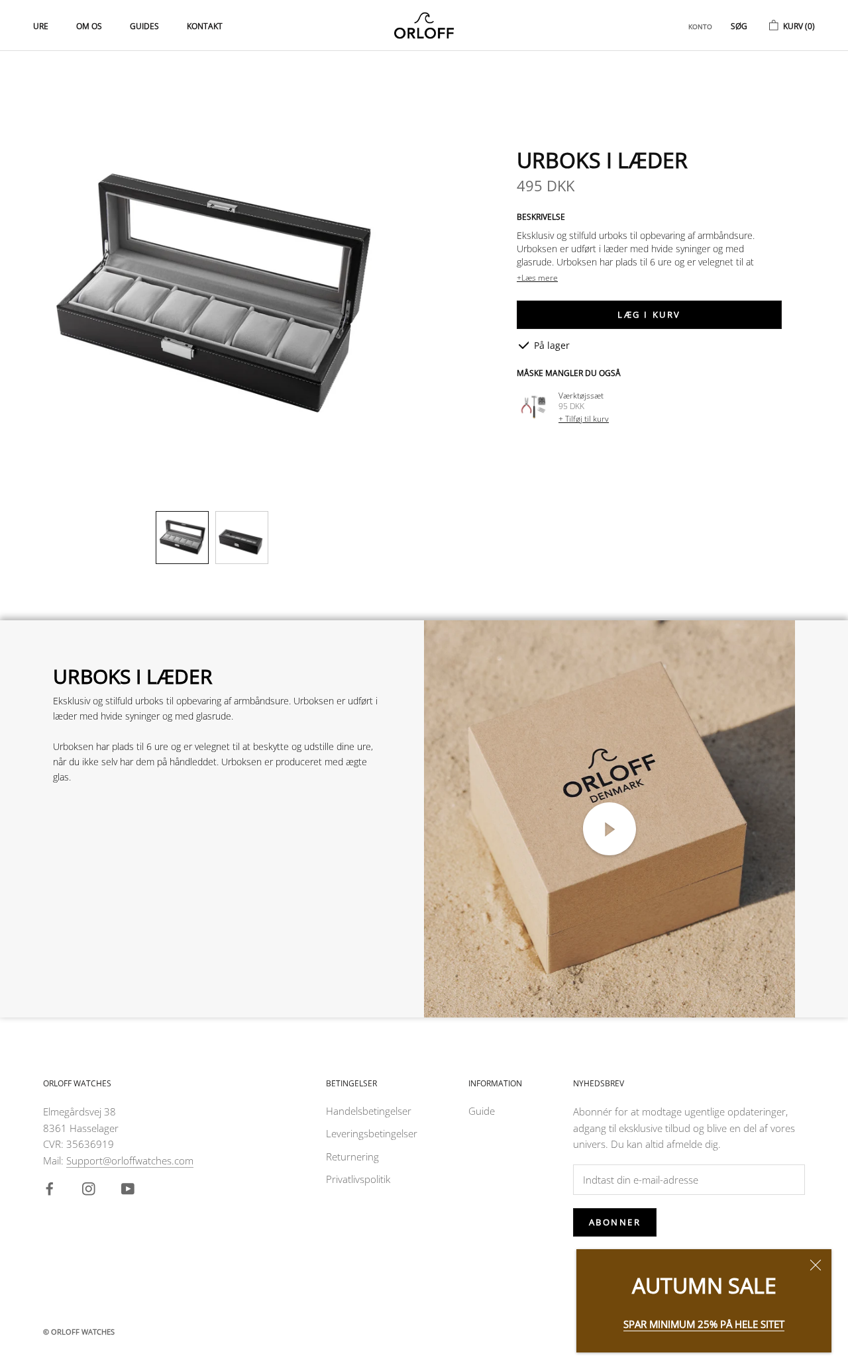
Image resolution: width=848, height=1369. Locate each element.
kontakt (205, 26)
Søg (739, 26)
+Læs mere (537, 277)
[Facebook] (52, 1190)
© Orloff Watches (79, 1332)
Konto (700, 26)
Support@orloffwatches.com (129, 1160)
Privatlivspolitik (358, 1179)
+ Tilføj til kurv (583, 418)
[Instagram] (91, 1190)
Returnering (352, 1156)
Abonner (615, 1222)
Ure (40, 26)
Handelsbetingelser (368, 1110)
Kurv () (799, 26)
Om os (89, 26)
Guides (144, 26)
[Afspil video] (609, 828)
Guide (481, 1110)
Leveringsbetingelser (371, 1133)
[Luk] (816, 1265)
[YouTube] (130, 1190)
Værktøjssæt (581, 395)
